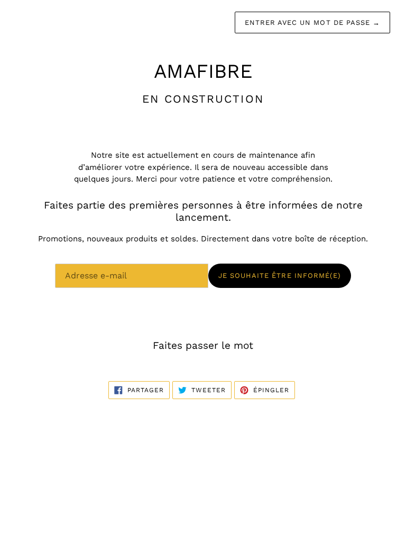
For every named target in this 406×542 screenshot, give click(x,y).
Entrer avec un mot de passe (312, 22)
